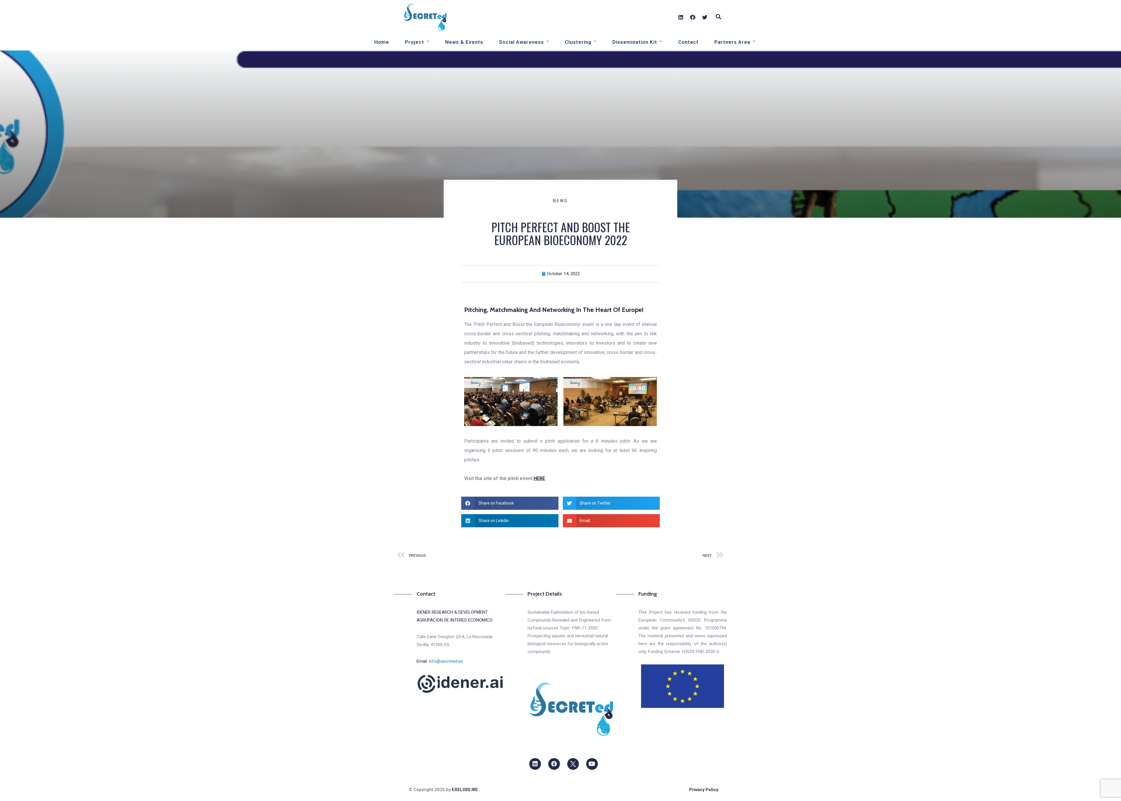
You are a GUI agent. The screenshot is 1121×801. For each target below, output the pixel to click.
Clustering (578, 42)
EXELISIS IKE (465, 789)
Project (414, 42)
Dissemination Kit (634, 42)
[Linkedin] (681, 17)
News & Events (464, 42)
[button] (509, 503)
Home (381, 42)
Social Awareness (521, 42)
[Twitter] (704, 17)
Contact (688, 42)
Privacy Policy (703, 789)
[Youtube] (592, 764)
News (560, 200)
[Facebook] (692, 17)
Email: (440, 661)
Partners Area (732, 42)
